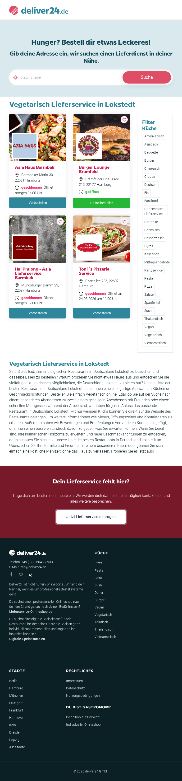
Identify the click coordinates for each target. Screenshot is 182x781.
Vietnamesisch (155, 343)
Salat (98, 578)
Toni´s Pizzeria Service (94, 271)
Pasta (148, 278)
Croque (149, 176)
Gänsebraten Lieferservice (154, 211)
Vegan (149, 327)
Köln (12, 725)
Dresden (15, 732)
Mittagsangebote (157, 262)
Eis (146, 193)
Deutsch (150, 185)
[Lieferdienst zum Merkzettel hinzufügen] (60, 119)
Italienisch (151, 254)
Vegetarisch (153, 335)
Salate (149, 294)
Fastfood (151, 201)
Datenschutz (75, 688)
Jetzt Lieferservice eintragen (91, 516)
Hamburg (16, 688)
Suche (147, 77)
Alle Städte (17, 747)
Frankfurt (16, 710)
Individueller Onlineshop (83, 724)
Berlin (13, 681)
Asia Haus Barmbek (35, 167)
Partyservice (153, 270)
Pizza (148, 286)
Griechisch (152, 230)
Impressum (74, 681)
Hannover (16, 718)
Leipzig (14, 740)
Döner (99, 592)
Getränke (151, 222)
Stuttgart (16, 703)
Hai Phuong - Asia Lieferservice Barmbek (33, 273)
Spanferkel (152, 302)
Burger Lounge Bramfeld (94, 169)
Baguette (151, 152)
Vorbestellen (38, 203)
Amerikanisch (154, 136)
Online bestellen (101, 203)
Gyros (148, 246)
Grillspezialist (154, 238)
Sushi (148, 311)
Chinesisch (152, 168)
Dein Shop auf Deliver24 (83, 717)
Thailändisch (153, 319)
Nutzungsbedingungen (83, 695)
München (16, 695)
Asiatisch (151, 144)
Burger (149, 160)
